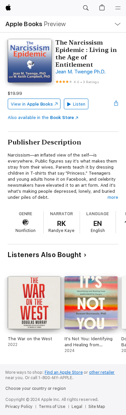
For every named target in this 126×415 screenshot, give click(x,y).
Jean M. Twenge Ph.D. (80, 72)
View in (32, 104)
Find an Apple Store (64, 372)
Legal (77, 406)
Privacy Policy (19, 406)
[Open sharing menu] (116, 104)
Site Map (96, 406)
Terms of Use (52, 406)
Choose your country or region (35, 388)
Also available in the (41, 117)
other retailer (102, 372)
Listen (79, 104)
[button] (86, 8)
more (113, 197)
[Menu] (118, 8)
